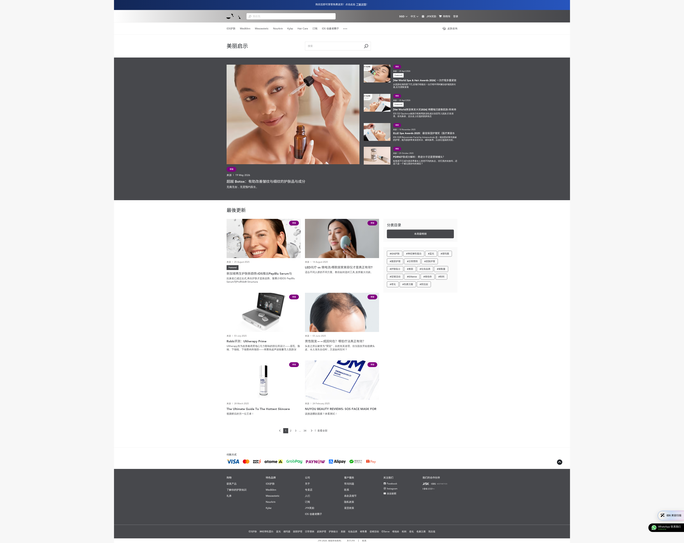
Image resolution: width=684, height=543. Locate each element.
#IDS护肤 (395, 253)
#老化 (393, 284)
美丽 (343, 531)
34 (305, 430)
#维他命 (427, 276)
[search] (249, 16)
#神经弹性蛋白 (413, 253)
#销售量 (441, 269)
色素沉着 (421, 531)
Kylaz (290, 28)
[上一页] (280, 430)
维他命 (395, 531)
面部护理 (297, 531)
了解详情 (361, 4)
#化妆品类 (425, 269)
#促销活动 (395, 276)
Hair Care (302, 28)
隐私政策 (349, 501)
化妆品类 (352, 531)
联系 (346, 489)
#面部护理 (395, 261)
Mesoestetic (262, 28)
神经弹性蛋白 (266, 531)
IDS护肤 (231, 28)
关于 (307, 483)
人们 (307, 495)
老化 (411, 531)
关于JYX (351, 540)
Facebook (392, 483)
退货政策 (349, 507)
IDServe (386, 531)
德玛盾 (286, 531)
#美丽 (410, 269)
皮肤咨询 (452, 28)
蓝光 (278, 531)
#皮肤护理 (429, 261)
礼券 (229, 495)
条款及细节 (350, 495)
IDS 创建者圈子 (330, 28)
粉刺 (404, 531)
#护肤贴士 (395, 269)
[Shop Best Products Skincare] (233, 16)
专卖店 (308, 489)
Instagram (392, 488)
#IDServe (412, 276)
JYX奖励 (309, 507)
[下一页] (311, 430)
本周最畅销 (420, 233)
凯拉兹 (431, 531)
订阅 (314, 28)
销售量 (363, 531)
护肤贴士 (333, 531)
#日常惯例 (412, 261)
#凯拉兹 (424, 284)
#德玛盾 (445, 253)
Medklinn (245, 28)
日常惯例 (309, 531)
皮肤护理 (321, 531)
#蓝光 (431, 253)
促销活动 (374, 531)
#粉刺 (441, 276)
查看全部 (322, 430)
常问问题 (349, 483)
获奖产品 (232, 483)
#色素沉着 (407, 284)
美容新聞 (391, 493)
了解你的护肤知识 (237, 489)
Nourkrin (278, 28)
